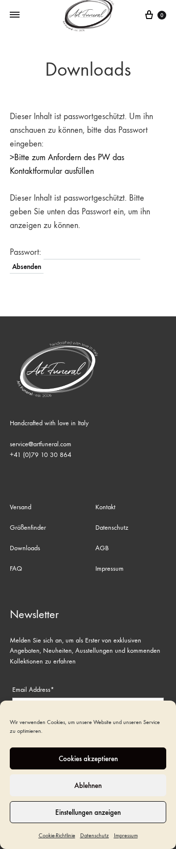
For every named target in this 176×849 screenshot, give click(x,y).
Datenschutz (94, 835)
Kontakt (105, 507)
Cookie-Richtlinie (57, 835)
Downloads (25, 548)
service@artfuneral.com (40, 444)
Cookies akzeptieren (88, 758)
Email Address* (33, 689)
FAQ (16, 568)
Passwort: (27, 252)
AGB (102, 548)
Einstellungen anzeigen (88, 812)
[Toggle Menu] (15, 15)
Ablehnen (88, 785)
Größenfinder (28, 527)
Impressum (126, 835)
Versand (20, 507)
